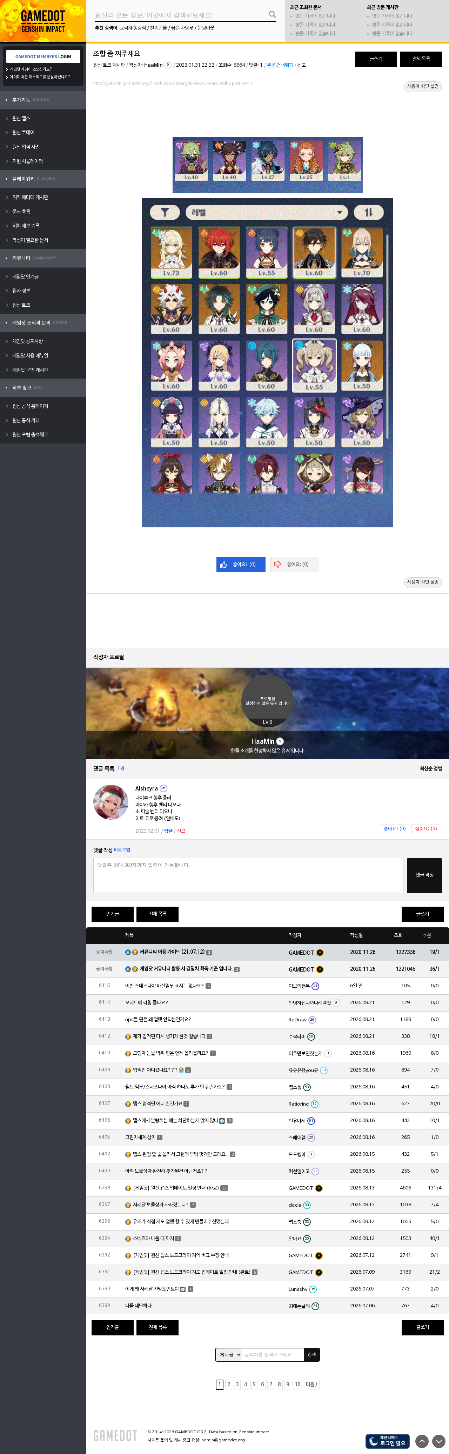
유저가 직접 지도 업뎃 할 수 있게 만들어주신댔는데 (181, 1222)
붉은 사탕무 (182, 28)
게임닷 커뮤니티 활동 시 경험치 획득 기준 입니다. (186, 969)
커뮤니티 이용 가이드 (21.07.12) (172, 952)
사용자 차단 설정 (423, 86)
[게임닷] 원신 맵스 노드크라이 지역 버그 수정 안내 (181, 1255)
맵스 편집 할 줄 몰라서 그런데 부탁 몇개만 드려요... (181, 1154)
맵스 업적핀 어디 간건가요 (157, 1104)
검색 (312, 1354)
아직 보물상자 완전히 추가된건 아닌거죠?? (166, 1171)
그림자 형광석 (133, 28)
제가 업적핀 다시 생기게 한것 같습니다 (169, 1036)
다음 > (311, 1384)
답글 (168, 831)
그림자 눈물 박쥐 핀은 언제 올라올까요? (171, 1053)
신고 (301, 65)
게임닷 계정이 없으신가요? (31, 69)
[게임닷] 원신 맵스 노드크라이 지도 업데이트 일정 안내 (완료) (192, 1272)
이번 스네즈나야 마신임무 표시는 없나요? (165, 986)
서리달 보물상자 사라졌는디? (161, 1205)
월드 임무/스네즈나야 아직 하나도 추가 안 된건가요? (175, 1087)
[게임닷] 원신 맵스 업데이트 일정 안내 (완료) (176, 1188)
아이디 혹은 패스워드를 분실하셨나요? (40, 77)
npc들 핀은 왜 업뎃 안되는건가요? (158, 1019)
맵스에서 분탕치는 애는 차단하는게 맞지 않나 (175, 1120)
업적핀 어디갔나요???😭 (158, 1070)
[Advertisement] (267, 107)
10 (297, 1384)
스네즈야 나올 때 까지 (153, 1238)
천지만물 (158, 28)
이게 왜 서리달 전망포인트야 (152, 1289)
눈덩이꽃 (205, 28)
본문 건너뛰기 (280, 65)
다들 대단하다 (138, 1306)
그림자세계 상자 (140, 1137)
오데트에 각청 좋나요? (147, 1003)
